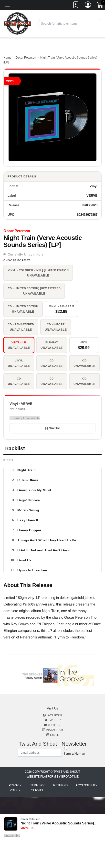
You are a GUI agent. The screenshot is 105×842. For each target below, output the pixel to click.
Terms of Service (37, 788)
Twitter (54, 720)
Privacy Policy (15, 788)
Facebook (54, 715)
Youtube (54, 725)
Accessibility (86, 785)
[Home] (17, 23)
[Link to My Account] (88, 6)
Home (7, 57)
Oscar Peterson (26, 57)
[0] (100, 5)
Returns (60, 785)
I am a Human (74, 753)
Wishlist (54, 428)
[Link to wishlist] (76, 6)
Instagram (54, 730)
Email (54, 735)
